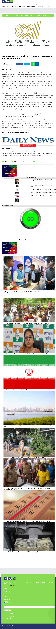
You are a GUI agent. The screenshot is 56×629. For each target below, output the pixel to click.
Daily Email (11, 618)
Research (33, 6)
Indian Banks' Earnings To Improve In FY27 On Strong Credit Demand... (26, 552)
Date (4, 63)
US (5, 15)
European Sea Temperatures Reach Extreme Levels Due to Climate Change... (27, 521)
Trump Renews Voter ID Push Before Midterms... (40, 199)
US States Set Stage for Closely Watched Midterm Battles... (42, 195)
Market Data (26, 6)
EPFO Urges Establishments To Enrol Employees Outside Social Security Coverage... (26, 292)
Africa (26, 15)
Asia (21, 15)
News (8, 6)
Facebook (11, 613)
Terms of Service (7, 591)
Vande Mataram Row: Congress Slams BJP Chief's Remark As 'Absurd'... (25, 354)
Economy (38, 15)
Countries (40, 6)
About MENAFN (7, 597)
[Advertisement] (22, 10)
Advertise (6, 596)
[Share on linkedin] (37, 64)
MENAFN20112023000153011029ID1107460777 (15, 132)
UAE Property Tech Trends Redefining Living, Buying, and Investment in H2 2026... (27, 426)
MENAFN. (10, 625)
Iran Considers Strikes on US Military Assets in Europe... (20, 390)
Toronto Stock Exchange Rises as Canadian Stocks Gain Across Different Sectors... (16, 239)
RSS (10, 621)
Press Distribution (16, 6)
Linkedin (10, 619)
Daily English (7, 602)
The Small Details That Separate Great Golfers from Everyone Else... (14, 237)
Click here (12, 585)
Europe (12, 15)
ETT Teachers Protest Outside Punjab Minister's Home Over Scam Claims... (27, 323)
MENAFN (5, 69)
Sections (47, 6)
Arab (17, 15)
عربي (30, 4)
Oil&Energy (46, 15)
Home (3, 6)
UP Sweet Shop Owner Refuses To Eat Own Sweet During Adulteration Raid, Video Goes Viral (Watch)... (27, 489)
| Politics (32, 15)
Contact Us (6, 594)
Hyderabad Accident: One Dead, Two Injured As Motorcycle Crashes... (25, 457)
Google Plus (11, 616)
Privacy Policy (7, 593)
